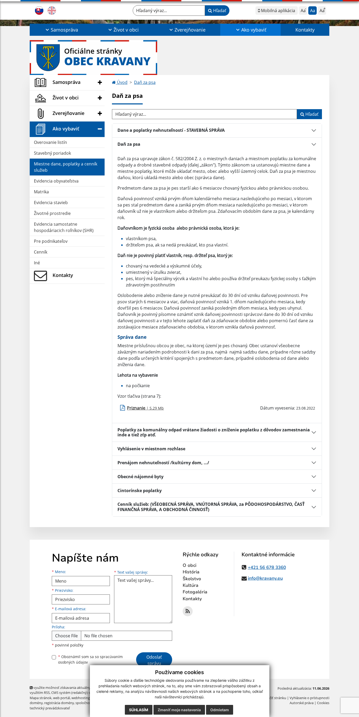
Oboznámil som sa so (90, 659)
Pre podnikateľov (51, 241)
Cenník (40, 252)
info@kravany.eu (265, 578)
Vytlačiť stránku (274, 697)
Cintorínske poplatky (139, 490)
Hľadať (219, 10)
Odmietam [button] (219, 710)
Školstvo (192, 579)
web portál (61, 697)
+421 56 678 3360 (267, 567)
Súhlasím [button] (138, 710)
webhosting (80, 697)
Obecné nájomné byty (140, 476)
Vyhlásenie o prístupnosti (309, 697)
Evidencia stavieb (51, 202)
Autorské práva (302, 702)
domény (36, 702)
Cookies (323, 702)
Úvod (121, 82)
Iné (37, 263)
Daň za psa (145, 82)
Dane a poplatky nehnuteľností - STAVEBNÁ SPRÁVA (171, 130)
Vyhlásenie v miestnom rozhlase (151, 449)
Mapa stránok (41, 697)
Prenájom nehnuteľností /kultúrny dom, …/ (163, 463)
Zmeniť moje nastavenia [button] (179, 710)
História (191, 572)
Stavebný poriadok (52, 153)
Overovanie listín (50, 142)
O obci (189, 565)
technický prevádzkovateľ (50, 708)
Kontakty (305, 30)
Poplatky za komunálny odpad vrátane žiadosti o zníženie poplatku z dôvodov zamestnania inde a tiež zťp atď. (213, 432)
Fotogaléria (195, 592)
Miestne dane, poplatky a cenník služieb (65, 167)
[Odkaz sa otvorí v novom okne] (188, 611)
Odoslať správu (154, 660)
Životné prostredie (52, 213)
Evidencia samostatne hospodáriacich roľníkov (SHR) (64, 227)
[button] (61, 30)
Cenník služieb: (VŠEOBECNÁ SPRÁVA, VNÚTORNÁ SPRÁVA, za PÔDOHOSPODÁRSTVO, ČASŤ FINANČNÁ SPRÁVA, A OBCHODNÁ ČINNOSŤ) (211, 506)
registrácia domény (59, 702)
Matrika (41, 192)
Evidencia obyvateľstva (56, 181)
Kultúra (190, 585)
